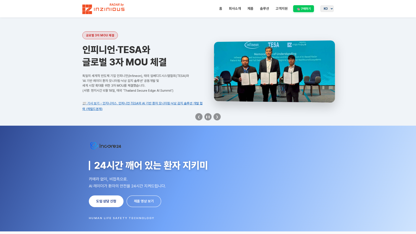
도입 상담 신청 (106, 201)
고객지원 (282, 8)
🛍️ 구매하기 (303, 8)
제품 (250, 8)
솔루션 (264, 8)
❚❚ (208, 116)
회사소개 (235, 8)
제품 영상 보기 (144, 201)
